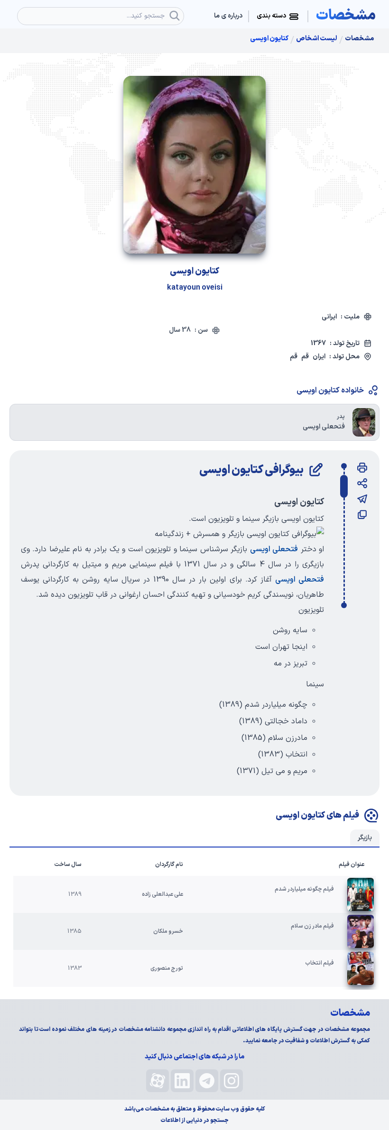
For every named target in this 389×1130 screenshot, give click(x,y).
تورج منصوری (166, 968)
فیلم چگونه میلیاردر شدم (304, 889)
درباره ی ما (228, 16)
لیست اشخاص (316, 39)
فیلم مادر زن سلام (312, 926)
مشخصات (359, 39)
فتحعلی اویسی (274, 549)
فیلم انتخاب (319, 963)
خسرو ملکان (168, 931)
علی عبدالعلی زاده (162, 894)
